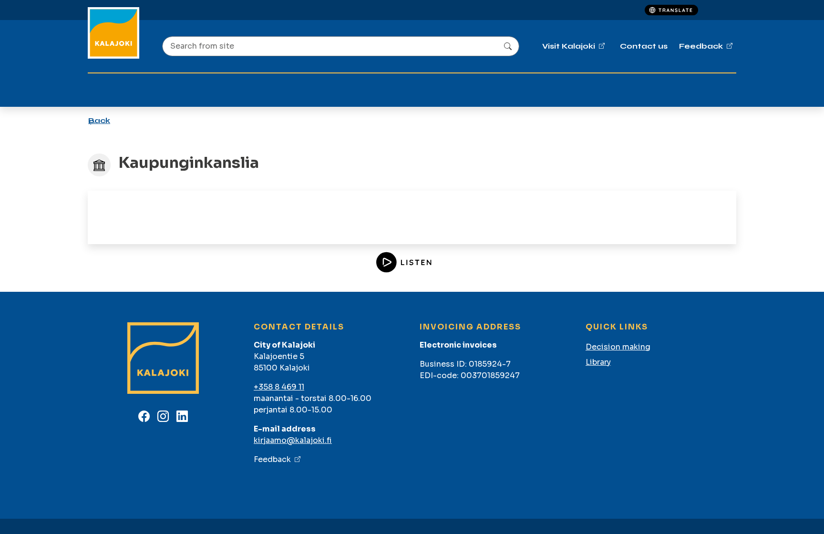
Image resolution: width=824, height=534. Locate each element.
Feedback (272, 459)
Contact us (644, 46)
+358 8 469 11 (279, 387)
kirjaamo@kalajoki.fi (293, 440)
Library (598, 362)
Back (99, 120)
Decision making (618, 347)
